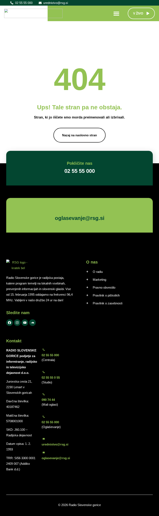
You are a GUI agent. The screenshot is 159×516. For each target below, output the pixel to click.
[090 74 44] (44, 394)
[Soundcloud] (32, 322)
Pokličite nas (79, 163)
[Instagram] (17, 322)
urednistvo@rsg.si (55, 444)
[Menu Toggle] (116, 13)
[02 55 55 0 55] (44, 372)
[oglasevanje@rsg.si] (44, 452)
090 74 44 (48, 399)
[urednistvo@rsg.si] (44, 439)
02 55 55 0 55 (51, 377)
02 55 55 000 (50, 355)
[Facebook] (9, 322)
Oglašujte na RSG (72, 210)
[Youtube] (25, 322)
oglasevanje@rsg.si (56, 458)
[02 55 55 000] (44, 350)
